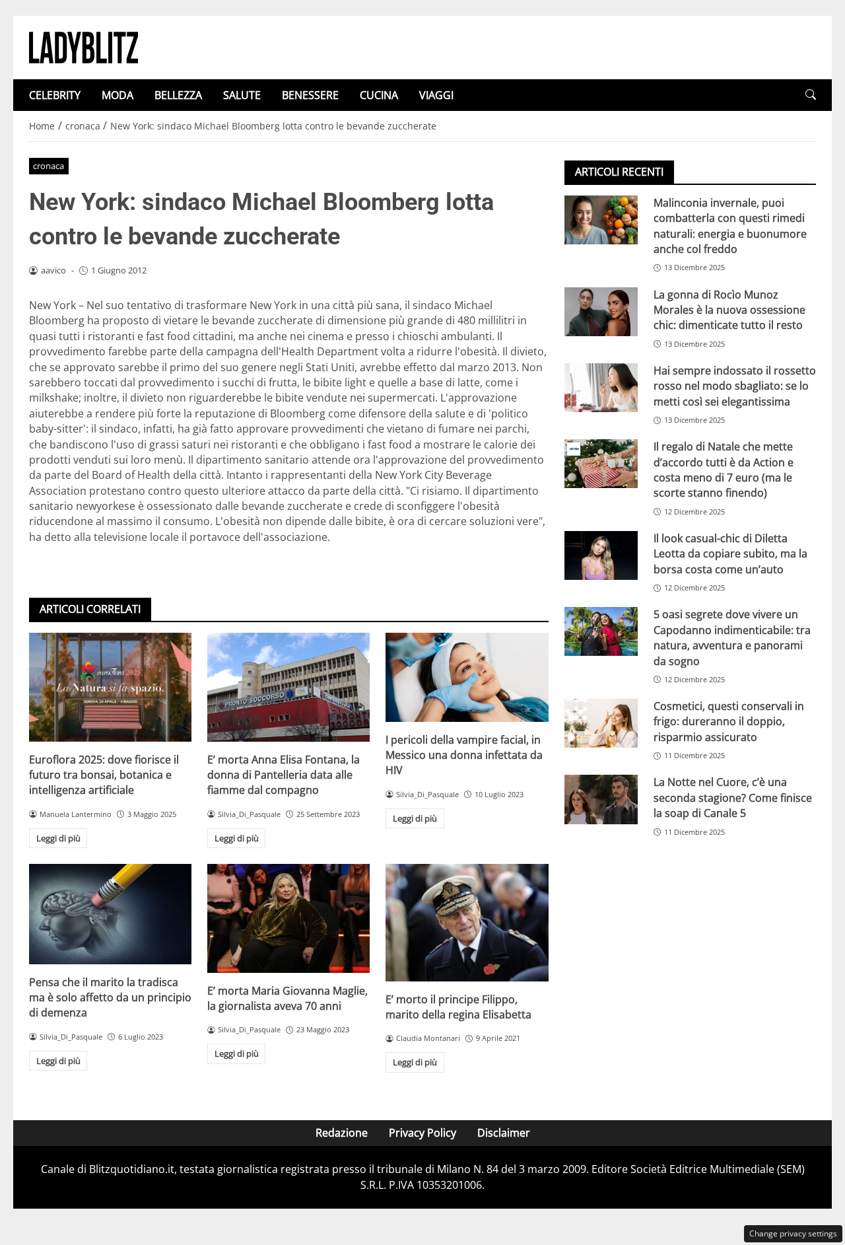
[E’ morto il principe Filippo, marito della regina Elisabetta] (467, 922)
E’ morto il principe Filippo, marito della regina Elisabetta (458, 1007)
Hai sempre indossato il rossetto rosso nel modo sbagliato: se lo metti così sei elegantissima (735, 386)
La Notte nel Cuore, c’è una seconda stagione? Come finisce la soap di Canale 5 (733, 798)
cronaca (48, 166)
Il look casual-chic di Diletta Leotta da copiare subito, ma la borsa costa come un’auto (730, 554)
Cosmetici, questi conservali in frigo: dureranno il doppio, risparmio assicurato (729, 721)
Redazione (342, 1132)
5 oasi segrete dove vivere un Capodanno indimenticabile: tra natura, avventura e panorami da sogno (732, 637)
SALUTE (242, 95)
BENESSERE (310, 95)
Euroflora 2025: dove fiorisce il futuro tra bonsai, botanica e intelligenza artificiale (104, 775)
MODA (117, 95)
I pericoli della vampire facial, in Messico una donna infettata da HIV (464, 755)
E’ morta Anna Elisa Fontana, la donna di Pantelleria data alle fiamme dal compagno (283, 775)
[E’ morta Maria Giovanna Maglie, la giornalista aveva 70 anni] (288, 918)
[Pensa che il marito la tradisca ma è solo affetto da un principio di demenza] (110, 914)
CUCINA (379, 95)
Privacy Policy (422, 1132)
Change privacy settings (793, 1233)
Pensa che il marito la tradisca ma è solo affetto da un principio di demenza (110, 997)
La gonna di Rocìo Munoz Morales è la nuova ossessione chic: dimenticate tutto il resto (729, 310)
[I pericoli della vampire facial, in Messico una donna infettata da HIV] (467, 677)
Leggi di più (58, 838)
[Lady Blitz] (83, 46)
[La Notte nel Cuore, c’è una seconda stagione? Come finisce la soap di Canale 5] (601, 799)
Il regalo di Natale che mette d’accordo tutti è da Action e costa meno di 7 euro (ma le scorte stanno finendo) (724, 469)
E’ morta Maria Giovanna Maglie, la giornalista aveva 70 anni (287, 998)
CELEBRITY (55, 95)
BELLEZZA (178, 95)
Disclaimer (503, 1132)
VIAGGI (436, 95)
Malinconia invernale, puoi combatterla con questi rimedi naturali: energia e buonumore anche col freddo (730, 226)
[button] (810, 94)
